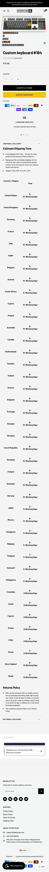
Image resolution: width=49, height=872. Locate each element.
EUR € (24, 850)
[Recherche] (8, 11)
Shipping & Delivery (12, 144)
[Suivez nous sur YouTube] (21, 799)
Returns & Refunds (12, 719)
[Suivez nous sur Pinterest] (16, 799)
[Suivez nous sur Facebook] (5, 799)
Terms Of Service (9, 817)
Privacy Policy (8, 811)
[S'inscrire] (41, 791)
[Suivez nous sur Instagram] (10, 799)
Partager (6, 101)
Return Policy (8, 814)
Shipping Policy (8, 821)
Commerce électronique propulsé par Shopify (29, 856)
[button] (12, 58)
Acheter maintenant (24, 95)
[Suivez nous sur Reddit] (26, 799)
